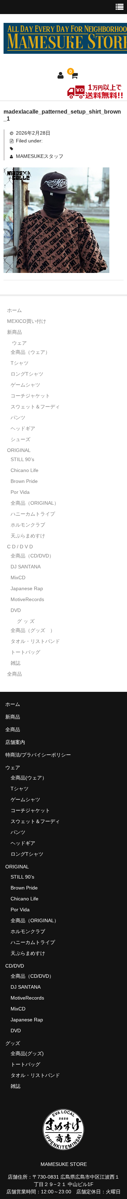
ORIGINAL (19, 450)
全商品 (14, 674)
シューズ (20, 439)
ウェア (19, 343)
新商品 (14, 332)
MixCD (18, 577)
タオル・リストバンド (35, 641)
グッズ (15, 1043)
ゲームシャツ (25, 385)
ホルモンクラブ (28, 525)
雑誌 (15, 663)
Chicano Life (24, 470)
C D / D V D (20, 546)
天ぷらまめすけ (28, 535)
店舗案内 (15, 742)
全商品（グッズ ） (33, 630)
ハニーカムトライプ (33, 514)
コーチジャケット (30, 395)
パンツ (18, 417)
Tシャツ (20, 363)
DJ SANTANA (26, 566)
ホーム (14, 310)
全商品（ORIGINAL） (35, 503)
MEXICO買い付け (26, 321)
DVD (16, 610)
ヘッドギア (23, 428)
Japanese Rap (27, 588)
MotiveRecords (27, 599)
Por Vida (20, 492)
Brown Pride (24, 481)
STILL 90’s (22, 459)
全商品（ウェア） (33, 352)
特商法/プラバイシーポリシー (38, 755)
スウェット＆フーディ (35, 406)
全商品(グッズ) (27, 1053)
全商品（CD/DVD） (35, 556)
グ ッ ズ (25, 621)
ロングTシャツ (27, 374)
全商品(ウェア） (29, 777)
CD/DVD (14, 966)
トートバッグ (25, 652)
